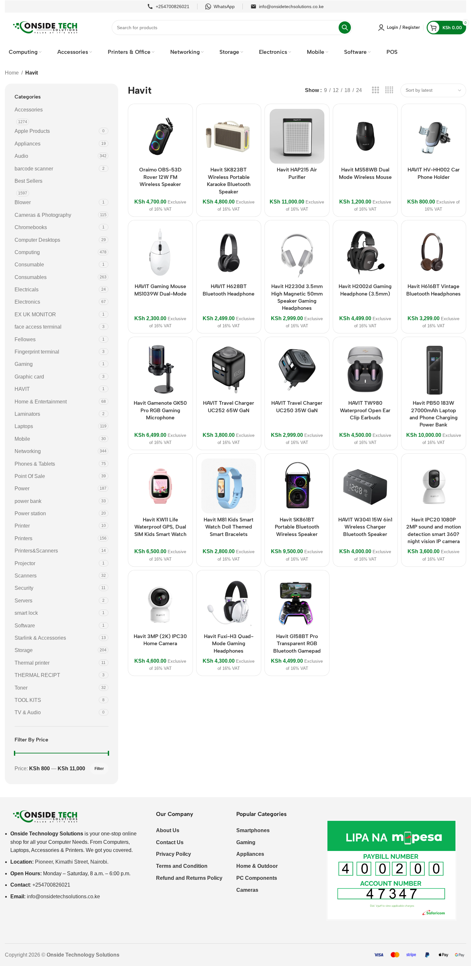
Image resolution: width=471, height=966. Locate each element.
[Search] (345, 27)
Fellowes (25, 339)
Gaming (24, 364)
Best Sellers (28, 181)
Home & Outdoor (257, 866)
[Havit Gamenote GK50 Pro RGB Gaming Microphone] (160, 369)
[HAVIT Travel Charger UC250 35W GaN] (297, 369)
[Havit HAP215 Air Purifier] (297, 136)
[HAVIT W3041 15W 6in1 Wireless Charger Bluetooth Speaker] (365, 486)
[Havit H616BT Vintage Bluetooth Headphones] (433, 252)
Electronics (27, 302)
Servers (23, 600)
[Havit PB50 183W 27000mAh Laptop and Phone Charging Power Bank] (433, 369)
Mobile (22, 439)
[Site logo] (45, 27)
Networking (28, 451)
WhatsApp (224, 6)
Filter (99, 768)
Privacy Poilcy (173, 854)
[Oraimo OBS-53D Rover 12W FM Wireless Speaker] (160, 136)
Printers (23, 538)
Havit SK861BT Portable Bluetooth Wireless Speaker (297, 527)
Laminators (27, 414)
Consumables (31, 277)
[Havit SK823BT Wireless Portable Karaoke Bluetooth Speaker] (228, 136)
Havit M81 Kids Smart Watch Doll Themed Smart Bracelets (228, 527)
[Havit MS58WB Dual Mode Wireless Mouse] (365, 136)
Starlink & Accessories (40, 638)
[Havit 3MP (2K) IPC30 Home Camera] (160, 602)
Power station (30, 513)
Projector (25, 563)
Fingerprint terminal (37, 352)
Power (22, 488)
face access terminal (38, 327)
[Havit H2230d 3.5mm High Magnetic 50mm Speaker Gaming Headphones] (297, 252)
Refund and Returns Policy (189, 878)
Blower (23, 202)
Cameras (247, 890)
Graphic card (29, 376)
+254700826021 (172, 6)
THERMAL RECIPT (37, 675)
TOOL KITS (28, 700)
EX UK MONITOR (35, 314)
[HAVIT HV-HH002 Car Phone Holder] (433, 136)
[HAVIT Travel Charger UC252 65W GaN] (228, 369)
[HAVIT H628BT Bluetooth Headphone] (228, 252)
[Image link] (45, 816)
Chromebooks (31, 227)
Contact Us (170, 842)
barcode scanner (34, 168)
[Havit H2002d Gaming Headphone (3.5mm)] (365, 252)
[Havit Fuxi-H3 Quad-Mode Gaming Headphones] (228, 602)
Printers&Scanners (36, 550)
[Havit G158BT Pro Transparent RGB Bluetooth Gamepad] (297, 602)
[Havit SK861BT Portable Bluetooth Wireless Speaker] (297, 486)
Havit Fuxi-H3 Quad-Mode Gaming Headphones (228, 643)
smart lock (26, 613)
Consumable (29, 264)
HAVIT (22, 389)
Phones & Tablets (35, 464)
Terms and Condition (181, 866)
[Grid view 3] (375, 90)
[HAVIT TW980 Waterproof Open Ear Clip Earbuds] (365, 369)
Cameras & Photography (43, 215)
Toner (21, 688)
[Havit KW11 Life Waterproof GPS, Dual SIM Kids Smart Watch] (160, 486)
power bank (28, 501)
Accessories (29, 109)
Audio (21, 156)
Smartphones (253, 830)
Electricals (27, 289)
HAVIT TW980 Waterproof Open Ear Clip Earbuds (365, 410)
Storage (24, 650)
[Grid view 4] (389, 90)
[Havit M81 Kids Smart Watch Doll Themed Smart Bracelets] (228, 486)
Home (12, 73)
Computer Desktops (37, 240)
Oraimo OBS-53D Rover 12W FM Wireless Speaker (160, 177)
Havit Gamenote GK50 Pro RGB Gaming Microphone (160, 410)
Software (25, 625)
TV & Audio (28, 712)
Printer (22, 526)
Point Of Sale (30, 476)
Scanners (26, 575)
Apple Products (32, 131)
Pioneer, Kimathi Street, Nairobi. (71, 862)
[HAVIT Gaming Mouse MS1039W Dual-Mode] (160, 252)
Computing (27, 252)
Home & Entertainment (41, 401)
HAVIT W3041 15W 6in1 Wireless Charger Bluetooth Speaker (365, 527)
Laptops (24, 426)
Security (24, 588)
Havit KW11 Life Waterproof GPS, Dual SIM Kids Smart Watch (160, 527)
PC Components (256, 878)
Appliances (27, 143)
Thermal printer (32, 663)
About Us (167, 830)
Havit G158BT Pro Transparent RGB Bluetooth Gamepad (297, 643)
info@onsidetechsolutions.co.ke (291, 6)
